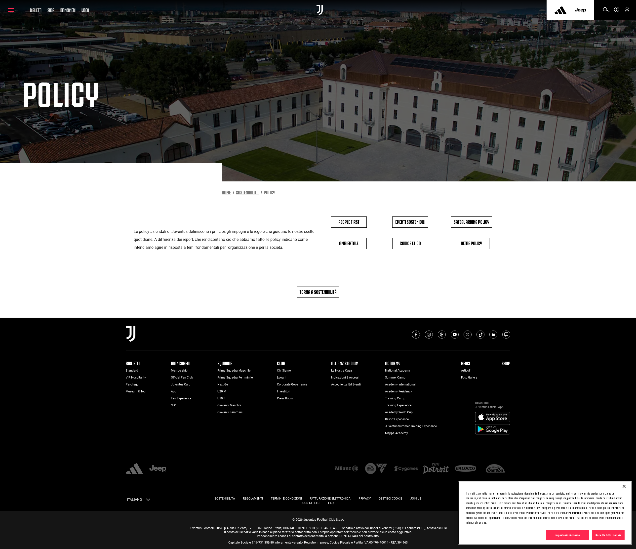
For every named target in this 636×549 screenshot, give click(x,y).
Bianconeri (68, 10)
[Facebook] (416, 334)
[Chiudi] (624, 486)
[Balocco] (465, 469)
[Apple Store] (492, 417)
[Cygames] (406, 469)
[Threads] (442, 334)
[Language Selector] (148, 501)
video (85, 10)
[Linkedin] (493, 334)
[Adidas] (560, 10)
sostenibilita (247, 192)
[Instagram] (429, 334)
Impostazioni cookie (567, 535)
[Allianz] (346, 469)
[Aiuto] (617, 11)
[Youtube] (455, 334)
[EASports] (376, 469)
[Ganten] (495, 469)
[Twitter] (468, 334)
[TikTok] (480, 334)
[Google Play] (492, 429)
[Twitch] (506, 334)
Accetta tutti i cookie (608, 535)
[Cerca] (606, 11)
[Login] (627, 11)
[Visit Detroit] (436, 469)
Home (226, 192)
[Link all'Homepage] (320, 9)
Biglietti (35, 10)
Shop (50, 10)
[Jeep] (580, 10)
